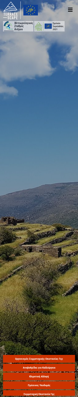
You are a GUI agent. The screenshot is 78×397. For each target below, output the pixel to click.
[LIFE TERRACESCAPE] (20, 10)
